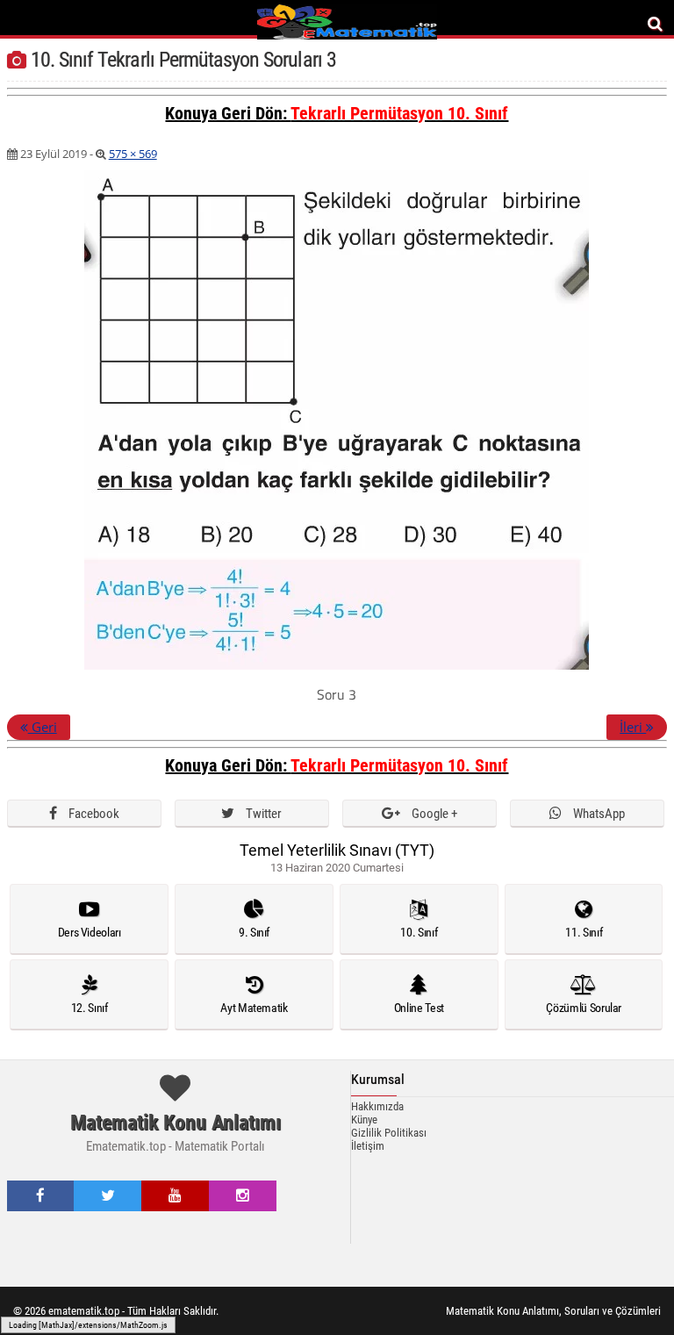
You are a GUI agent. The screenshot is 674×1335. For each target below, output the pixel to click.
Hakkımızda (377, 1106)
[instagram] (242, 1195)
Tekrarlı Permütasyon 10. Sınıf (399, 113)
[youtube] (175, 1195)
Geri (42, 727)
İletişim (367, 1145)
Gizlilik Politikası (389, 1132)
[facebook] (40, 1195)
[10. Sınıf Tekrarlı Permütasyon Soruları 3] (336, 666)
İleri (633, 727)
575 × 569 (133, 153)
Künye (364, 1119)
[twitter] (108, 1195)
